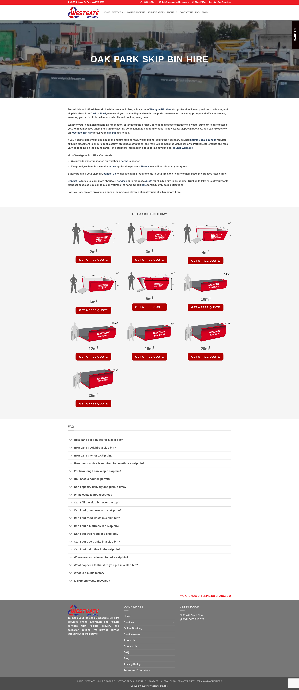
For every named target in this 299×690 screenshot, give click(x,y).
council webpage (183, 148)
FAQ (197, 12)
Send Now (197, 615)
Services (117, 12)
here (144, 185)
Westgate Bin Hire (160, 109)
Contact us (74, 181)
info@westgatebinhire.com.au (175, 2)
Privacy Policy (132, 664)
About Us (172, 12)
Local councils (207, 140)
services (122, 181)
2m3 (93, 113)
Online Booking (136, 12)
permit (194, 140)
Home (107, 12)
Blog (205, 12)
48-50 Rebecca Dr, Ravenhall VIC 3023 (87, 2)
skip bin (111, 132)
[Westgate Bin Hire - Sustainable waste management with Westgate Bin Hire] (83, 12)
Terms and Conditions (137, 670)
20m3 (103, 113)
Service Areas (156, 12)
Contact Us (186, 12)
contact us (109, 173)
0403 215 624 (148, 2)
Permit (145, 166)
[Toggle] (71, 440)
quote (148, 181)
